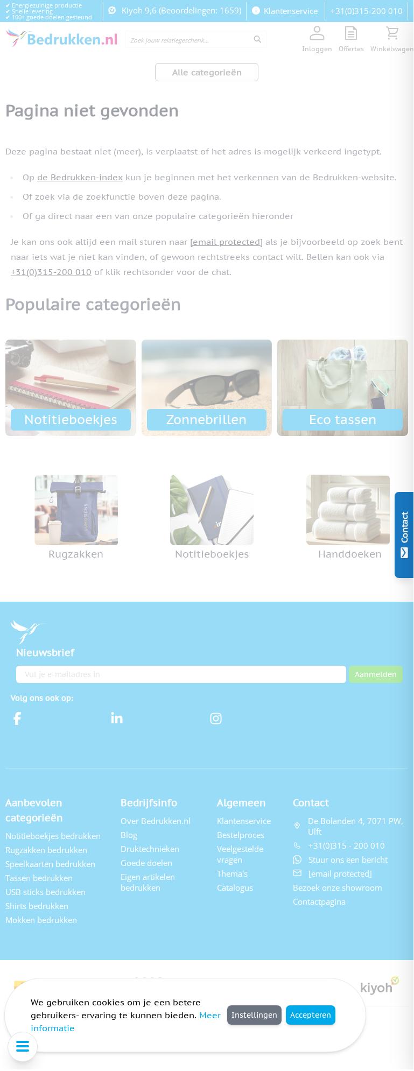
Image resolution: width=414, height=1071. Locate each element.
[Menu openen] (23, 1047)
